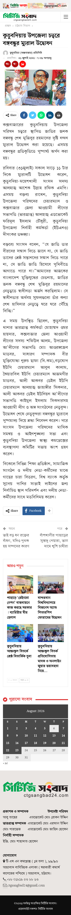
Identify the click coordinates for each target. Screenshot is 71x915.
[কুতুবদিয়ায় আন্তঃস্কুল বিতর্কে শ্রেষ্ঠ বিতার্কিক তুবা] (20, 633)
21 (63, 743)
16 (17, 743)
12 (44, 736)
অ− (15, 64)
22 (7, 750)
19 (44, 743)
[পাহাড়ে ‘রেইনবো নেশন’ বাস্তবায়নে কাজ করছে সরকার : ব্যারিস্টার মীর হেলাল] (20, 584)
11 (35, 736)
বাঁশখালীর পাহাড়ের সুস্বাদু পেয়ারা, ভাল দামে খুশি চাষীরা (54, 541)
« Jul (5, 763)
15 (7, 743)
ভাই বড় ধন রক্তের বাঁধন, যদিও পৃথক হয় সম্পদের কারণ (16, 541)
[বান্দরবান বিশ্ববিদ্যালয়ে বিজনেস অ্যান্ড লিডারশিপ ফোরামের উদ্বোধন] (51, 584)
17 (26, 743)
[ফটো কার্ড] (22, 64)
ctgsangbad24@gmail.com (26, 885)
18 (35, 743)
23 (17, 750)
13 (54, 736)
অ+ (7, 64)
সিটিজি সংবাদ (45, 909)
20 (54, 743)
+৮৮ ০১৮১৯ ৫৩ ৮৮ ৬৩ (23, 879)
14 (63, 736)
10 (26, 736)
